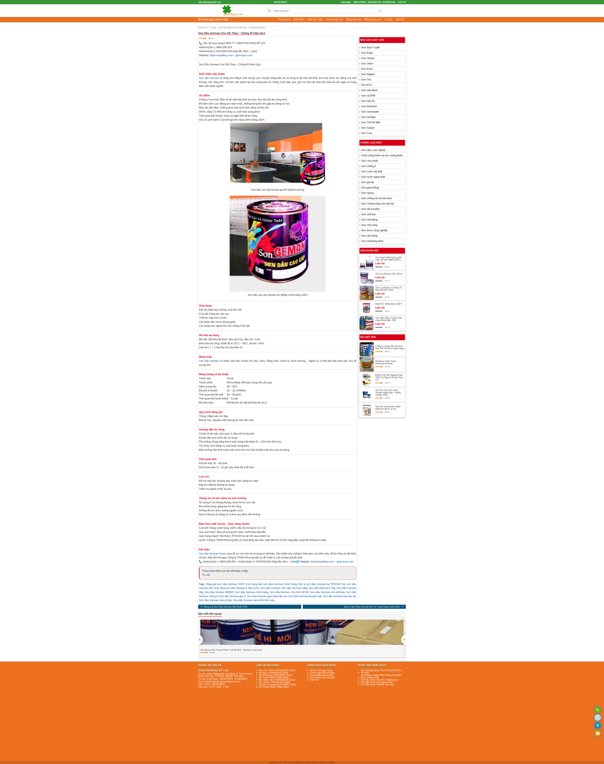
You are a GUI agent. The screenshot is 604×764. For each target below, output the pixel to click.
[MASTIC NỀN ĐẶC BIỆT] (367, 308)
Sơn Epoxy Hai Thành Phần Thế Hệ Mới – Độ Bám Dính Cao (231, 650)
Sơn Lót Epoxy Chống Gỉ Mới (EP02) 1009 (388, 288)
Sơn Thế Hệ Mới (370, 122)
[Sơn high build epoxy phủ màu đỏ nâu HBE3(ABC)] (367, 263)
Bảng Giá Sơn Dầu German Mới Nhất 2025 (225, 606)
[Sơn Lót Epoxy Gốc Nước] (367, 278)
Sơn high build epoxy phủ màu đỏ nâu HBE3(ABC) (388, 258)
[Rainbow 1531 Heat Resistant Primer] (367, 364)
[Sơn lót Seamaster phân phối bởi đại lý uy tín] (367, 410)
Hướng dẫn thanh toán (321, 675)
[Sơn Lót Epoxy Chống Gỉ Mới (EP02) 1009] (367, 293)
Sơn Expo (367, 52)
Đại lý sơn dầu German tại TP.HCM (319, 584)
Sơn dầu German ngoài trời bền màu (254, 600)
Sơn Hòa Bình (369, 90)
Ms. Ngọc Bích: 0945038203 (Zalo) (277, 680)
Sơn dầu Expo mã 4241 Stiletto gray (379, 680)
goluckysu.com (243, 55)
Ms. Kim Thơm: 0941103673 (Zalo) (277, 670)
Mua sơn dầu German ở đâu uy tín (239, 588)
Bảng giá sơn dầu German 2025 (225, 584)
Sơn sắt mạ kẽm (370, 209)
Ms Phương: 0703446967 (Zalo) (275, 675)
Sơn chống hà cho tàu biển (376, 198)
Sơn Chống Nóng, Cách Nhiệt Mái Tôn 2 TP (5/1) (382, 671)
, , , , (225, 674)
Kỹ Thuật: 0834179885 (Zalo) (274, 677)
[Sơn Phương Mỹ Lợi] (232, 10)
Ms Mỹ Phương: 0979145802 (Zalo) (277, 684)
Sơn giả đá (367, 182)
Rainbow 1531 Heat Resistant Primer (385, 362)
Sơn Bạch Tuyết (370, 47)
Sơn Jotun (367, 63)
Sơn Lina (366, 133)
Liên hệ (402, 2)
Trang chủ (284, 19)
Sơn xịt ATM (368, 95)
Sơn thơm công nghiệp (374, 230)
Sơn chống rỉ (368, 166)
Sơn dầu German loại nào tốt (339, 596)
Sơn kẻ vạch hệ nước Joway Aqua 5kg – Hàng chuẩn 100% (388, 392)
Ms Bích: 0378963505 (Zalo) (273, 672)
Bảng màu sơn (373, 19)
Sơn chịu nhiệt (369, 160)
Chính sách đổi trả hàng (322, 672)
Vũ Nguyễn (331, 762)
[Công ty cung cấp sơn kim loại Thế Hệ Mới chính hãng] (367, 349)
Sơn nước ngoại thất (373, 177)
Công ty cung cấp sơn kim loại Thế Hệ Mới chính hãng (389, 347)
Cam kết (314, 680)
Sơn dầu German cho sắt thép (327, 592)
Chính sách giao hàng (321, 670)
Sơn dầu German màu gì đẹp (215, 600)
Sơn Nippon (368, 74)
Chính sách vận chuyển (322, 677)
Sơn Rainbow (369, 106)
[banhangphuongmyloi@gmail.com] (598, 733)
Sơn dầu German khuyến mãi (305, 596)
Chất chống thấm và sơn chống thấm (382, 155)
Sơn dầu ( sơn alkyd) (373, 150)
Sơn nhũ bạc (368, 214)
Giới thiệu (345, 2)
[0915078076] (598, 710)
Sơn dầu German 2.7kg (322, 588)
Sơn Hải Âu (368, 101)
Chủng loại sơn (334, 19)
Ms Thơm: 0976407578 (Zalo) (274, 682)
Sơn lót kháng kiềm (372, 241)
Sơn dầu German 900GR (219, 592)
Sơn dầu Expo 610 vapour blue (377, 682)
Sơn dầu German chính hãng (251, 592)
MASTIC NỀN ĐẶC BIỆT (388, 304)
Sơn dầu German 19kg (295, 588)
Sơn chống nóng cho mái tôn (377, 203)
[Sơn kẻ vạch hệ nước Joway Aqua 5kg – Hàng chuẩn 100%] (367, 395)
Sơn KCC (366, 85)
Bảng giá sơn (353, 19)
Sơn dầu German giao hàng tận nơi (267, 596)
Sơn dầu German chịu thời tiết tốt (289, 592)
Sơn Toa (366, 79)
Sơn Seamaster (370, 111)
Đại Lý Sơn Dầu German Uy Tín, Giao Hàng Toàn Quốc (372, 606)
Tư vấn (389, 19)
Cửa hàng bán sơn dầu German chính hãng (271, 584)
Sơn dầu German (209, 78)
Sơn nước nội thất (371, 171)
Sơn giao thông (370, 187)
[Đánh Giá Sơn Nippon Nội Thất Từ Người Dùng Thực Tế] (367, 379)
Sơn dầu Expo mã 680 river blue (377, 684)
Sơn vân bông (369, 235)
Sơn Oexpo (367, 58)
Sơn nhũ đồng (369, 219)
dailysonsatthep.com (221, 55)
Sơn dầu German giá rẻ (232, 596)
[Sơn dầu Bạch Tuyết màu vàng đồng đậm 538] (367, 323)
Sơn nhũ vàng (369, 225)
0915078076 (280, 2)
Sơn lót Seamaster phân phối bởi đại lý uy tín (388, 407)
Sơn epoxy (367, 193)
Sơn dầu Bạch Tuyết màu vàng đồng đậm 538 (388, 319)
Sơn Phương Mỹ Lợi (295, 762)
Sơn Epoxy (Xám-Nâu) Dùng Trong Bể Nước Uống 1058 (381, 676)
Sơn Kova (367, 69)
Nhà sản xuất (315, 19)
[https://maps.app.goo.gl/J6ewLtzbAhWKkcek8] (598, 725)
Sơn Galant (367, 127)
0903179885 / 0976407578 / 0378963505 (374, 2)
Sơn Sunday (368, 117)
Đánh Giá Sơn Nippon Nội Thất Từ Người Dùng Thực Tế (389, 377)
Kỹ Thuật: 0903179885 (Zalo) (274, 687)
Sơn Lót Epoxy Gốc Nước (389, 274)
